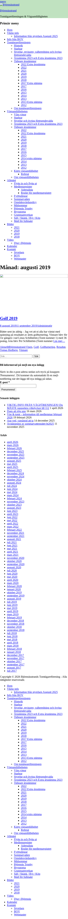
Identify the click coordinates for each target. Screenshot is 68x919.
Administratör (44, 325)
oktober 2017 (14, 661)
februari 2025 (14, 470)
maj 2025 (12, 463)
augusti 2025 (14, 460)
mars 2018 (12, 645)
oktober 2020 (14, 561)
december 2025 (15, 451)
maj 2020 (12, 576)
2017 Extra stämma (31, 83)
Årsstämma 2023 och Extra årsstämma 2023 (38, 58)
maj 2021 (12, 548)
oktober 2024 (14, 479)
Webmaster (20, 258)
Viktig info (13, 33)
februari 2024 (14, 498)
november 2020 (15, 557)
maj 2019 (12, 608)
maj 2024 (12, 492)
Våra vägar (20, 114)
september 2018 (15, 630)
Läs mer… (59, 341)
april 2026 (12, 442)
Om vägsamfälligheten (26, 177)
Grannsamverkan (23, 214)
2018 (24, 80)
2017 (24, 86)
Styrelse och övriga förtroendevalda (33, 120)
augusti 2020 (14, 567)
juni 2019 (12, 604)
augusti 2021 (14, 539)
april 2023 (12, 514)
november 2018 (15, 623)
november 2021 (15, 532)
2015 (24, 92)
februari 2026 (14, 448)
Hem (9, 29)
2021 (24, 70)
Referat (25, 174)
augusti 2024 (14, 482)
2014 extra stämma (31, 158)
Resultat (60, 346)
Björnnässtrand (8, 10)
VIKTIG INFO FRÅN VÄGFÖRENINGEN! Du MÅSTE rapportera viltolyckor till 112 (35, 406)
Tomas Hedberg (9, 350)
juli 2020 (12, 570)
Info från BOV (15, 39)
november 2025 (15, 454)
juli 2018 (12, 633)
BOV (17, 255)
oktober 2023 (14, 504)
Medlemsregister (23, 186)
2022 (24, 67)
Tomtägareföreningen (19, 42)
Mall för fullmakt (23, 221)
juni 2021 (12, 545)
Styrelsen (19, 252)
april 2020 (12, 579)
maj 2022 (12, 520)
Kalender (12, 246)
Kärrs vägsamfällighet (26, 170)
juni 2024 (12, 489)
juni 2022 (12, 517)
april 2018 (12, 642)
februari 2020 (14, 586)
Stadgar (18, 48)
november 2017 (15, 658)
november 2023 (15, 501)
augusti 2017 (14, 667)
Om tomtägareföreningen (27, 108)
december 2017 (15, 655)
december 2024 (15, 473)
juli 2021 (12, 542)
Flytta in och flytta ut (25, 183)
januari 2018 (14, 652)
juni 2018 (12, 636)
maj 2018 (12, 639)
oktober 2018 (14, 626)
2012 (24, 105)
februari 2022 (14, 529)
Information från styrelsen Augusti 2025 (36, 36)
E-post (5, 382)
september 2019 (15, 595)
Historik (18, 45)
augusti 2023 (14, 507)
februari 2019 (14, 617)
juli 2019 (12, 601)
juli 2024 (12, 485)
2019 (24, 76)
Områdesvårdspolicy (25, 202)
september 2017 (15, 664)
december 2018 (15, 620)
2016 (24, 89)
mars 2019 (12, 614)
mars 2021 (12, 554)
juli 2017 (12, 670)
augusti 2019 (14, 598)
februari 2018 (14, 648)
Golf (36, 346)
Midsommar (20, 205)
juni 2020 (12, 573)
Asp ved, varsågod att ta (20, 420)
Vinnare (23, 350)
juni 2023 (12, 510)
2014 (24, 95)
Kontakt (11, 249)
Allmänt (11, 180)
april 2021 (12, 551)
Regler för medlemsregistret (36, 192)
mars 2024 (12, 495)
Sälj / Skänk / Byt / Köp (27, 217)
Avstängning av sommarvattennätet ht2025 (30, 423)
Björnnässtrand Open (20, 346)
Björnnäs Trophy (23, 208)
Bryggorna (20, 211)
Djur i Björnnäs (22, 243)
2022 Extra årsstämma (33, 64)
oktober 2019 (14, 592)
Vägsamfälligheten (17, 111)
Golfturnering (47, 346)
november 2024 (15, 476)
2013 (24, 98)
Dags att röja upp (16, 411)
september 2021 (15, 536)
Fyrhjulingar (21, 195)
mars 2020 (12, 583)
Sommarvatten (22, 199)
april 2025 (12, 467)
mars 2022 (12, 526)
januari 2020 (14, 589)
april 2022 (12, 523)
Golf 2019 (8, 318)
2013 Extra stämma (31, 101)
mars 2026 (12, 445)
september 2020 (15, 564)
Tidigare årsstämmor (25, 61)
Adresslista (27, 189)
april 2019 (12, 611)
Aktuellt (4, 346)
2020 (24, 73)
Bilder (10, 224)
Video (10, 239)
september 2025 (15, 457)
